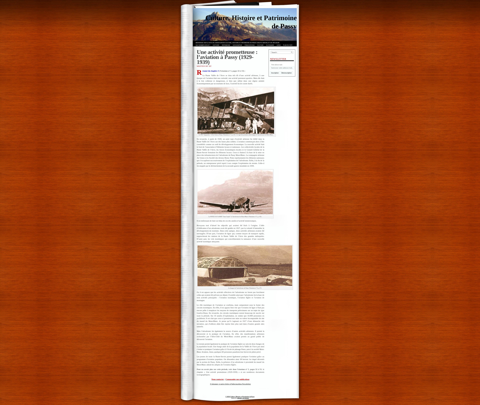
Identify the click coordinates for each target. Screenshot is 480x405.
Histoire (216, 45)
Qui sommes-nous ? (203, 45)
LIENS (278, 45)
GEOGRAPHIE (237, 45)
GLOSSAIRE (270, 45)
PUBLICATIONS (249, 45)
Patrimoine (226, 45)
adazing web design (243, 398)
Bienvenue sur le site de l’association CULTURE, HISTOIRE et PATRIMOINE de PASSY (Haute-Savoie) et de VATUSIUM (237, 42)
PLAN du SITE (287, 45)
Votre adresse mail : (277, 65)
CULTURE (260, 45)
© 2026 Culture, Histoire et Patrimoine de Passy (240, 396)
